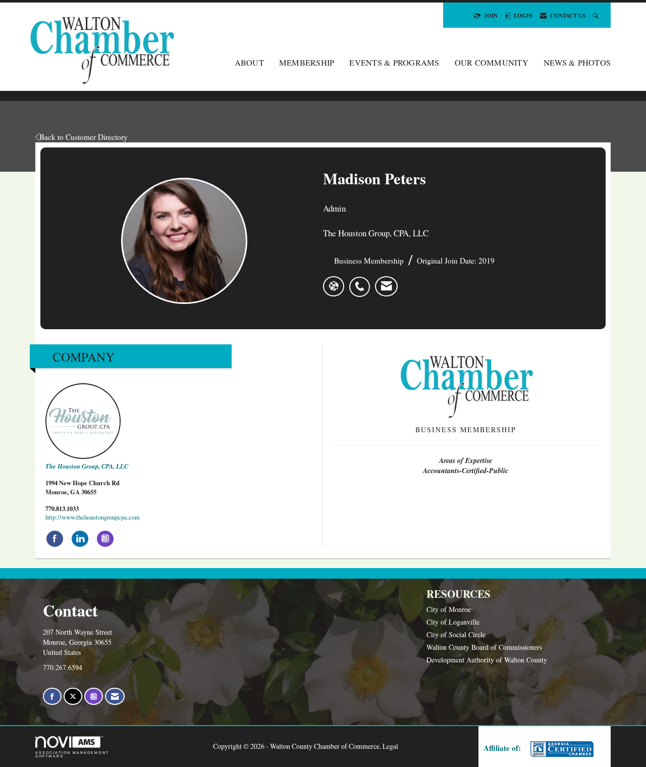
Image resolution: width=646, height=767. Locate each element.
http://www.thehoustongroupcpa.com (92, 517)
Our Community (491, 62)
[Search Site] (597, 15)
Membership (307, 62)
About (249, 62)
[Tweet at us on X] (73, 696)
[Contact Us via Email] (115, 696)
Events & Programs (394, 62)
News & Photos (577, 62)
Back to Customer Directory (83, 137)
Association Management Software (72, 754)
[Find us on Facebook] (52, 696)
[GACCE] (561, 749)
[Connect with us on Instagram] (93, 696)
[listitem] (362, 281)
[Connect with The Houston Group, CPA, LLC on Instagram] (105, 539)
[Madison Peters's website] (333, 286)
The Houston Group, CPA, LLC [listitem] (86, 466)
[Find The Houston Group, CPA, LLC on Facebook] (54, 539)
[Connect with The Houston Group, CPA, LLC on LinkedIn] (80, 539)
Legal (390, 746)
